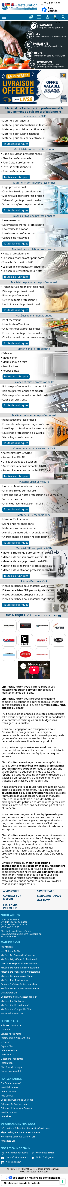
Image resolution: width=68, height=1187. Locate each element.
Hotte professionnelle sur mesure (22, 486)
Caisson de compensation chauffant (24, 266)
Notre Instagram (45, 1157)
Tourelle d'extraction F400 (18, 262)
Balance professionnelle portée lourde (25, 395)
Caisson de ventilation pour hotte (22, 271)
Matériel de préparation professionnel (34, 282)
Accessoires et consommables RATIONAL (27, 470)
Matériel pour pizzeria (15, 120)
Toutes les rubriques (16, 144)
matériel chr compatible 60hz (16, 1009)
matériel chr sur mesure (13, 1001)
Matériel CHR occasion (15, 519)
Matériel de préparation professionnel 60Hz (29, 565)
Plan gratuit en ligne (11, 1067)
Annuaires (6, 1116)
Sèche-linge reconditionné (18, 524)
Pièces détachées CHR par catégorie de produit (30, 590)
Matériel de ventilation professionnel (34, 249)
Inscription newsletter (12, 1071)
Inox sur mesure (12, 499)
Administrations (9, 1050)
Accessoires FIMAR (14, 457)
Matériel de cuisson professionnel (34, 149)
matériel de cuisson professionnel (18, 955)
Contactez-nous (9, 1091)
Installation (6, 1063)
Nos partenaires (9, 1112)
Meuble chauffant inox (15, 324)
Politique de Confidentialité (15, 1104)
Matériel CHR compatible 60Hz (34, 548)
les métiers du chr (11, 951)
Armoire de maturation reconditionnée (25, 532)
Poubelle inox (11, 370)
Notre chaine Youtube (17, 1157)
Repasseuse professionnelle (19, 419)
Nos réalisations (9, 1087)
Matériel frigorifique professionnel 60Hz (27, 552)
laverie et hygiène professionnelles (19, 963)
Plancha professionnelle (17, 158)
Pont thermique (11, 320)
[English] (13, 4)
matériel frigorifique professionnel (19, 959)
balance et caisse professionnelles (19, 984)
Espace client (8, 1046)
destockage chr (9, 992)
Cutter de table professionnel (19, 300)
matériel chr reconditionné (15, 1005)
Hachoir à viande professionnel (21, 304)
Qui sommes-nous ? (11, 1083)
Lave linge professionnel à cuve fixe (23, 433)
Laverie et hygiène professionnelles (34, 216)
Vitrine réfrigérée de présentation (22, 204)
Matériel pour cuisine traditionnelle (23, 129)
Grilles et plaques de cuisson (20, 461)
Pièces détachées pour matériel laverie (25, 586)
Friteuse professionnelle (17, 167)
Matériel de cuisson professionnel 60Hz (26, 557)
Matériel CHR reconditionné (34, 515)
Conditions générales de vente (17, 1100)
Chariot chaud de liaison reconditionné (25, 537)
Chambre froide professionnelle (21, 191)
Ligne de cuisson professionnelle (22, 154)
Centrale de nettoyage (15, 237)
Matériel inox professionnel (34, 349)
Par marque (7, 947)
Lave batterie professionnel (18, 233)
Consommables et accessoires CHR (34, 448)
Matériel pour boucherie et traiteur (23, 138)
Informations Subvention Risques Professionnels (25, 1128)
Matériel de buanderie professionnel (34, 415)
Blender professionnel (15, 295)
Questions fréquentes (12, 1059)
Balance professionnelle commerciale (24, 386)
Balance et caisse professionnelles (34, 382)
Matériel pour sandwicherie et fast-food (26, 125)
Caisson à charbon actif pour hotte (23, 258)
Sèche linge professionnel (17, 437)
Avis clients (7, 1095)
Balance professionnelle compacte (22, 391)
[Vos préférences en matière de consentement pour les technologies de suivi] (62, 1181)
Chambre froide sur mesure (19, 490)
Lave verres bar (11, 220)
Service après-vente (11, 1034)
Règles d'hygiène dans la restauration (21, 1132)
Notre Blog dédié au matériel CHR (18, 1136)
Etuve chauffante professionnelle (22, 333)
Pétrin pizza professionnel (18, 291)
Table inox (9, 353)
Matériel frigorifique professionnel (34, 182)
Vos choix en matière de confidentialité (36, 1177)
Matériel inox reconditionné (19, 528)
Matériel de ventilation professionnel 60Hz (28, 570)
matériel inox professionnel (15, 980)
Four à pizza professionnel (18, 162)
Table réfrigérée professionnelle (21, 200)
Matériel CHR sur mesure (34, 481)
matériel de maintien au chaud (17, 976)
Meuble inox (10, 357)
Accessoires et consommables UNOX (24, 466)
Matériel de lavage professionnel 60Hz (25, 561)
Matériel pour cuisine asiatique (20, 133)
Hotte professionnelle (16, 253)
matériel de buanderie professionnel (20, 988)
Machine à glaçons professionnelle (23, 195)
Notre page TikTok (45, 1152)
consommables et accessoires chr (19, 997)
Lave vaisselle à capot (15, 229)
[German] (8, 4)
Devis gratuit (7, 1054)
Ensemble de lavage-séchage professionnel (28, 424)
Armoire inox (10, 366)
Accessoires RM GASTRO (17, 453)
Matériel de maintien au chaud (34, 315)
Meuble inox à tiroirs (15, 362)
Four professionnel (14, 171)
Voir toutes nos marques (44, 615)
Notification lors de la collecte (22, 1183)
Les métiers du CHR (34, 116)
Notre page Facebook (17, 1152)
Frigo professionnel (14, 187)
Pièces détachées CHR (34, 581)
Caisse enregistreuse (14, 399)
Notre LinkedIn (13, 1162)
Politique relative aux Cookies (16, 1108)
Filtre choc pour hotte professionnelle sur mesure (32, 495)
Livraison (5, 1042)
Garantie (5, 1029)
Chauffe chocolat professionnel (21, 328)
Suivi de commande (11, 1025)
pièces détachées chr (12, 1013)
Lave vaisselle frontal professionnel (23, 224)
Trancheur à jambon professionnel (23, 286)
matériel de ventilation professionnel (20, 967)
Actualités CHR (8, 1141)
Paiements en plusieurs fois (15, 1038)
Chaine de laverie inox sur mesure (22, 503)
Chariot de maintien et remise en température (30, 337)
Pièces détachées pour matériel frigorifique (28, 599)
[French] (4, 4)
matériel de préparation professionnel (20, 972)
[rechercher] (63, 17)
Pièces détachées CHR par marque (22, 594)
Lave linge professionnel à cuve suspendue (28, 428)
